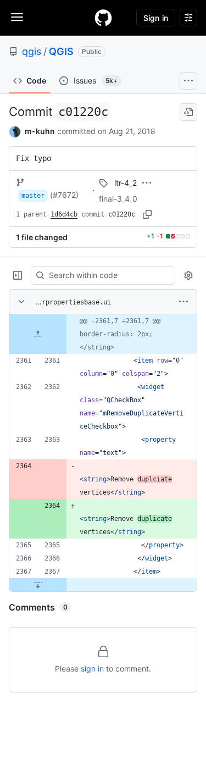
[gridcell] (103, 334)
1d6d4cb (64, 214)
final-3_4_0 (118, 198)
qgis (31, 51)
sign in (92, 668)
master (32, 195)
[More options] (183, 301)
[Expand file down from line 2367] (37, 584)
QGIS (61, 51)
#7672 (64, 194)
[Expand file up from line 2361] (37, 334)
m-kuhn (40, 131)
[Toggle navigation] (17, 17)
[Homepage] (103, 17)
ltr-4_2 (125, 182)
